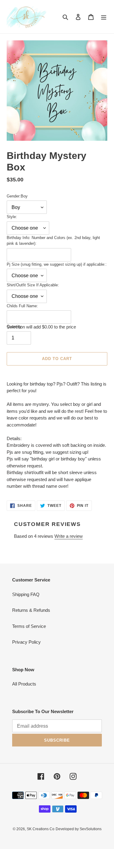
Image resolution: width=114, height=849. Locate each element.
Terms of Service (29, 626)
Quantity (14, 326)
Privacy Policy (26, 642)
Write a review (68, 536)
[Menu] (103, 16)
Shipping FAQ (26, 594)
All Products (24, 683)
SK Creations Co (40, 829)
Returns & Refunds (31, 610)
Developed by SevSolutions (79, 829)
